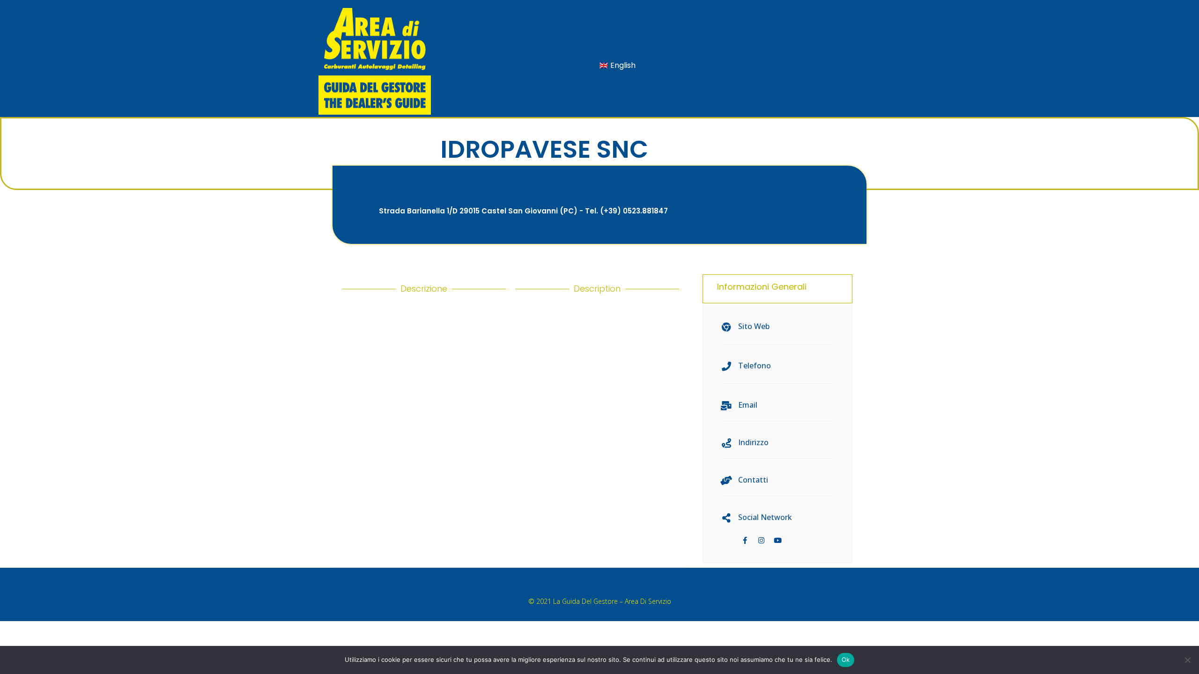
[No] (1187, 660)
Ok (846, 659)
